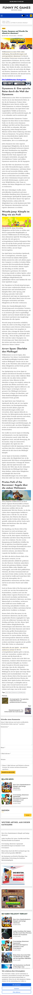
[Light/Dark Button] (23, 15)
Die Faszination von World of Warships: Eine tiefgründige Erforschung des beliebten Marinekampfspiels (14, 858)
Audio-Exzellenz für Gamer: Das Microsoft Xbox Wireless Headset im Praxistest (7, 934)
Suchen (5, 810)
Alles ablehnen (16, 992)
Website (3, 759)
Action (3, 28)
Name (3, 747)
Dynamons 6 (15, 692)
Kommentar (5, 727)
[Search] (27, 15)
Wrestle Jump (22, 692)
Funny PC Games (16, 7)
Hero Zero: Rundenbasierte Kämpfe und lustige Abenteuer (7, 787)
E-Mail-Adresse (6, 753)
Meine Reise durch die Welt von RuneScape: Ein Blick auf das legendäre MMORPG (7, 957)
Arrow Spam (8, 692)
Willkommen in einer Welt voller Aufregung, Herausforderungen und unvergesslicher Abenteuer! (14, 54)
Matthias (5, 35)
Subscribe (31, 15)
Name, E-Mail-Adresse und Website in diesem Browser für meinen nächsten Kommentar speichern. (15, 767)
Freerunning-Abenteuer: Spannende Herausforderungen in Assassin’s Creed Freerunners (7, 799)
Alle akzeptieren (17, 985)
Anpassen (16, 988)
